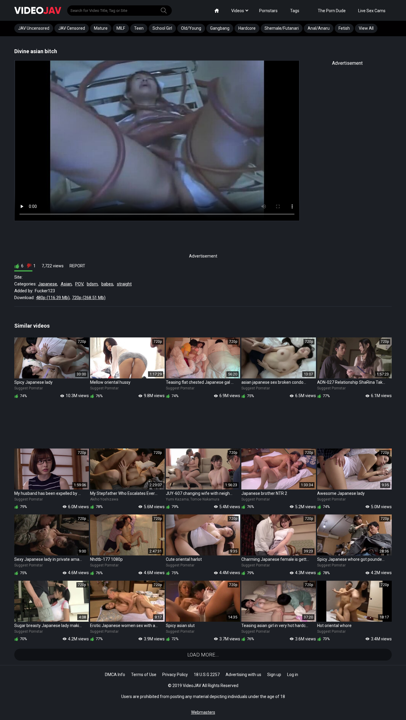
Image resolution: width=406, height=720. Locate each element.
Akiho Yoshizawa (104, 499)
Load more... (203, 655)
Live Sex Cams (371, 10)
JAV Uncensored (33, 28)
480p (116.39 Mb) (53, 297)
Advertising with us (243, 674)
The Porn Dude (332, 10)
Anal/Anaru (319, 28)
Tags (294, 10)
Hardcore (247, 28)
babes (107, 284)
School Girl (162, 28)
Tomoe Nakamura (204, 499)
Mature (101, 28)
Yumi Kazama (177, 499)
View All (366, 28)
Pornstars (268, 10)
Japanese (47, 284)
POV (79, 284)
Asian (66, 284)
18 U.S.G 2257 (207, 674)
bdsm (92, 284)
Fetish (344, 28)
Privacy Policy (175, 674)
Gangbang (219, 28)
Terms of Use (143, 674)
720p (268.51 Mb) (89, 297)
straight (124, 284)
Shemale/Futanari (282, 28)
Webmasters (203, 712)
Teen (139, 28)
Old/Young (191, 28)
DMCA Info (115, 674)
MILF (121, 28)
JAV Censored (71, 28)
